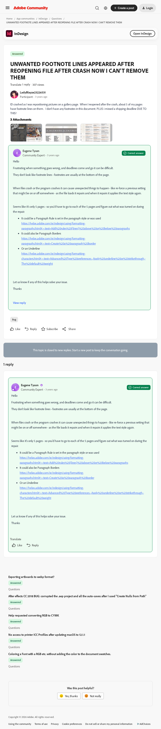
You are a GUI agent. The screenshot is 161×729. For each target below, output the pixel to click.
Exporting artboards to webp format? (31, 577)
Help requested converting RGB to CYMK (33, 615)
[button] (7, 9)
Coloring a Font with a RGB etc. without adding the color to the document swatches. (59, 654)
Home (9, 18)
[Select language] (105, 8)
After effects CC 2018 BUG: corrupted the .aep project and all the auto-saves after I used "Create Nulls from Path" (77, 596)
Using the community (19, 723)
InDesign (43, 18)
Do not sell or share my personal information (108, 723)
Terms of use (41, 723)
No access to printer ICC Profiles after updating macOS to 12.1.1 (46, 634)
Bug (14, 319)
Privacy (55, 723)
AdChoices (145, 723)
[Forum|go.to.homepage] (30, 8)
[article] (80, 465)
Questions (57, 18)
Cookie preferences (72, 723)
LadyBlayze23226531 (33, 92)
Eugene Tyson (31, 151)
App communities (26, 18)
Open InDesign (142, 33)
